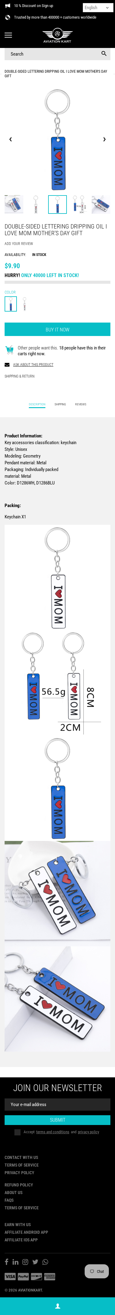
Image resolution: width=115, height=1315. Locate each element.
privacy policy (88, 1132)
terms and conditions (52, 1132)
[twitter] (35, 1263)
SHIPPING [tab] (60, 404)
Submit (57, 1120)
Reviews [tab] (80, 404)
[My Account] (57, 1306)
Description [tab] (37, 404)
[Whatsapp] (45, 1263)
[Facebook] (7, 1263)
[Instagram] (25, 1263)
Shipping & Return (19, 376)
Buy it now (57, 330)
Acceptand (61, 1132)
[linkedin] (15, 1263)
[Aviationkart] (57, 35)
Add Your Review (19, 244)
